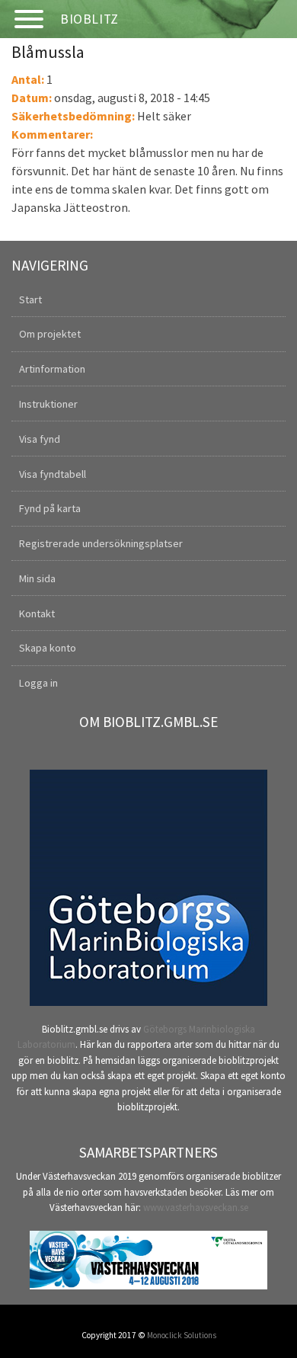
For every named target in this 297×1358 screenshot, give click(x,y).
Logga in (38, 683)
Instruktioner (48, 404)
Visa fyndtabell (52, 474)
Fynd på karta (50, 508)
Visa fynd (39, 439)
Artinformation (52, 369)
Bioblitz (89, 19)
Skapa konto (47, 648)
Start (30, 299)
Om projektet (50, 334)
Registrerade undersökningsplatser (101, 543)
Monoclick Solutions (181, 1335)
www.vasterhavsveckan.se (195, 1207)
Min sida (37, 578)
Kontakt (37, 613)
